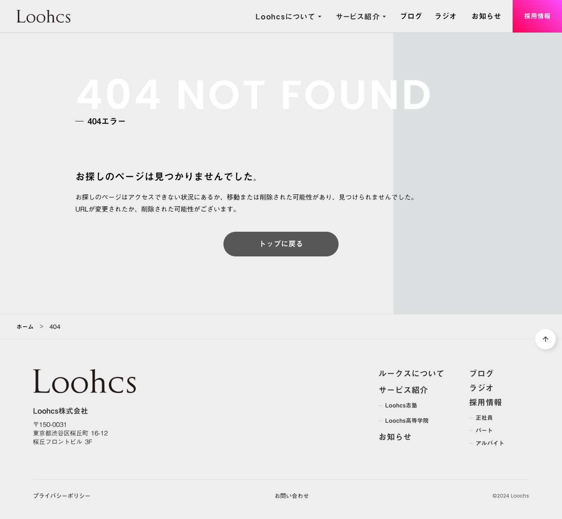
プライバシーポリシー (62, 496)
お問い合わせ (291, 496)
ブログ (481, 373)
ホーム (25, 327)
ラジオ (481, 388)
